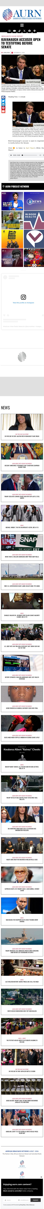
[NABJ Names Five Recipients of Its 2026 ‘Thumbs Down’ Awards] (22, 906)
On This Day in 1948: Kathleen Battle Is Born (22, 1071)
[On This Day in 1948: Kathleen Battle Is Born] (22, 1057)
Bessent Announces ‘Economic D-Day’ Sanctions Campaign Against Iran (22, 466)
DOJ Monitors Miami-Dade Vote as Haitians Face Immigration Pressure (22, 829)
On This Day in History (21, 434)
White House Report (14, 36)
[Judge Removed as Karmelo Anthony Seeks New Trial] (22, 694)
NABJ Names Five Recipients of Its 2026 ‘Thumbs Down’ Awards (22, 920)
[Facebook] (29, 31)
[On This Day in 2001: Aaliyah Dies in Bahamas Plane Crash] (22, 422)
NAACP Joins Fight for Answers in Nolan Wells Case (22, 859)
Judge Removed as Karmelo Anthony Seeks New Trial (22, 708)
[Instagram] (9, 31)
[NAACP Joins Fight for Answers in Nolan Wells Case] (22, 845)
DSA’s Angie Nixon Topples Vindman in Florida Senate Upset (22, 737)
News (3, 36)
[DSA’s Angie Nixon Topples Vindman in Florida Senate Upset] (22, 723)
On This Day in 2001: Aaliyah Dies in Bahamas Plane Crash (22, 436)
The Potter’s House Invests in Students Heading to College (22, 1041)
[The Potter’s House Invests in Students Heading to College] (22, 1026)
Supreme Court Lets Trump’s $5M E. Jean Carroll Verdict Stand (22, 890)
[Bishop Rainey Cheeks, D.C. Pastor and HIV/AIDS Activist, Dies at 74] (22, 752)
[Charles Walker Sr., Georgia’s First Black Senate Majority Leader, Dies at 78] (22, 601)
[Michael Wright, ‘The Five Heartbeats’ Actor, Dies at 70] (22, 513)
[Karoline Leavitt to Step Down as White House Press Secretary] (22, 1117)
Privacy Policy (22, 1204)
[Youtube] (14, 31)
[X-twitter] (24, 31)
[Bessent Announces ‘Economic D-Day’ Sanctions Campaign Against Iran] (22, 451)
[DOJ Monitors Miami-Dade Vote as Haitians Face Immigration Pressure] (22, 814)
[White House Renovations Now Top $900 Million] (22, 997)
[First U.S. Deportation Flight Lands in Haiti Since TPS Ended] (22, 572)
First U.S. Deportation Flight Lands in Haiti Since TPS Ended (22, 586)
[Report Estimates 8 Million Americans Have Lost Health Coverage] (22, 663)
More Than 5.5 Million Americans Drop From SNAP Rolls (22, 557)
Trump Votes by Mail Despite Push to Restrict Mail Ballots (22, 798)
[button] (3, 97)
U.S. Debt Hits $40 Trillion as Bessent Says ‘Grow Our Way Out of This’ (22, 647)
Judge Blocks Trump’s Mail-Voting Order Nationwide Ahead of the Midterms (22, 1101)
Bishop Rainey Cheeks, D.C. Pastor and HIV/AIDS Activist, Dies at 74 (22, 767)
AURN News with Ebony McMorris (22, 464)
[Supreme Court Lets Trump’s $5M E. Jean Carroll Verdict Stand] (22, 875)
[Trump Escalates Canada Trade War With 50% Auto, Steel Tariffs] (22, 482)
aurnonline (30, 326)
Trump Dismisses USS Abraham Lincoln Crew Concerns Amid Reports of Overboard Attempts (22, 951)
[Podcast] (34, 31)
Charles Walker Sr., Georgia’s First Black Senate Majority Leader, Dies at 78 (22, 616)
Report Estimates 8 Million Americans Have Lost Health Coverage (22, 678)
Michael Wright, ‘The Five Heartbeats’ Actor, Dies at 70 (22, 527)
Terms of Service (30, 1204)
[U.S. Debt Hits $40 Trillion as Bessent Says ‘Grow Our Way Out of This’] (22, 632)
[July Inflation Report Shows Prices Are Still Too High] (22, 967)
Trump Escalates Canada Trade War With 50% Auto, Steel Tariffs (22, 497)
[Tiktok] (19, 31)
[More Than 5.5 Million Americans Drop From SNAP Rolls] (22, 542)
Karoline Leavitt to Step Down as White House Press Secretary (22, 1132)
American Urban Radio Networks (14, 326)
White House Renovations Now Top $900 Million (22, 1011)
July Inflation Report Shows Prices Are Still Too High (22, 982)
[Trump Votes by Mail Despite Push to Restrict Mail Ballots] (22, 783)
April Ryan (30, 148)
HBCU (19, 1038)
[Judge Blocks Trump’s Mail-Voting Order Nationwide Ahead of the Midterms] (22, 1086)
